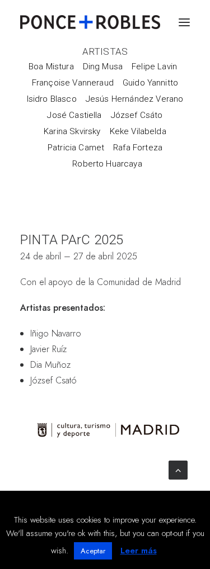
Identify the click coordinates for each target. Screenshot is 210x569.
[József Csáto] (136, 115)
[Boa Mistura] (53, 66)
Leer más (138, 550)
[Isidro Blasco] (51, 99)
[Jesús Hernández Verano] (134, 99)
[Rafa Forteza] (138, 147)
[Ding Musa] (102, 66)
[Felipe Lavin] (154, 66)
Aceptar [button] (93, 551)
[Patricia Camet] (76, 147)
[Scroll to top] (178, 469)
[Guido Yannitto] (150, 82)
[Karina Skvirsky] (72, 131)
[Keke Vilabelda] (138, 131)
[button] (184, 22)
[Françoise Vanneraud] (72, 82)
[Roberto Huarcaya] (105, 163)
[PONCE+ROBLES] (90, 22)
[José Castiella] (74, 115)
